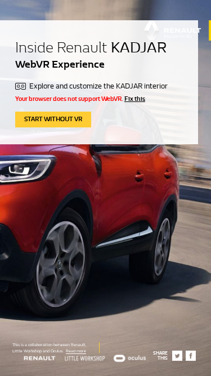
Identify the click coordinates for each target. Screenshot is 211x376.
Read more (76, 350)
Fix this (134, 99)
